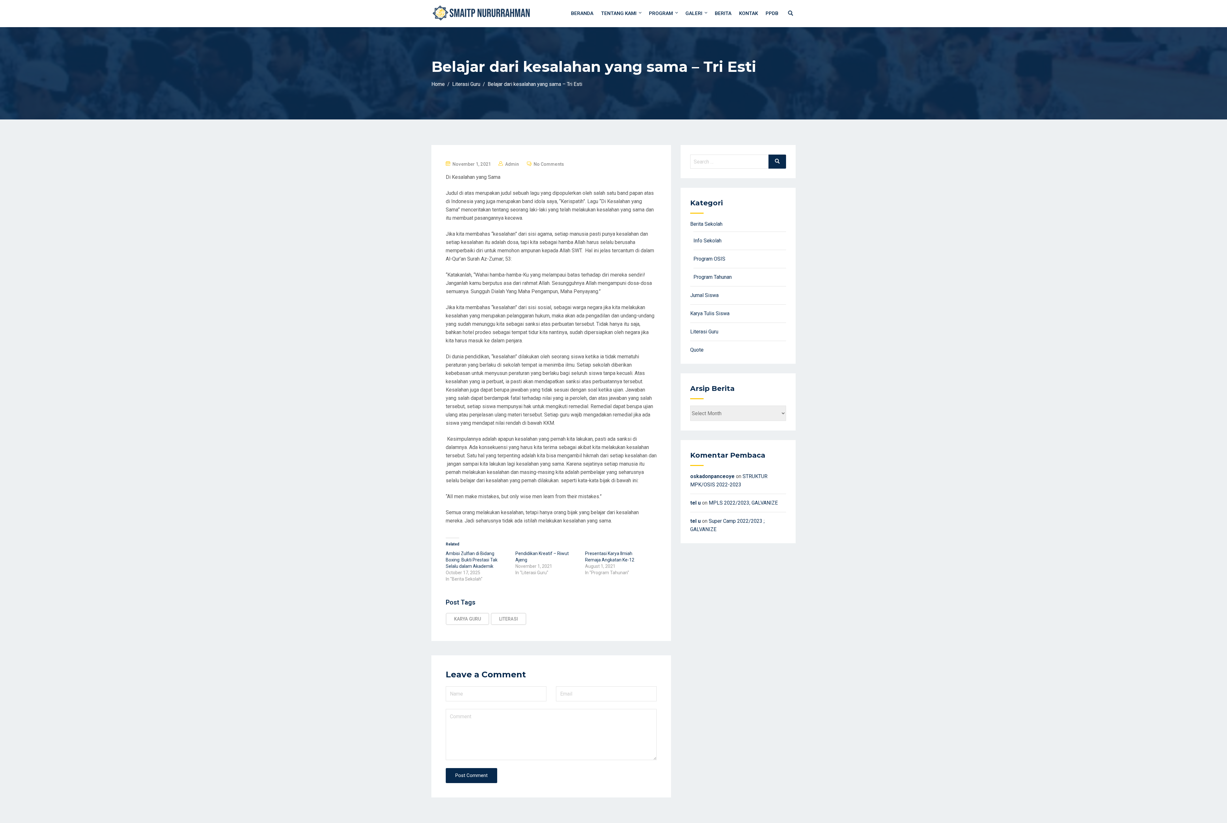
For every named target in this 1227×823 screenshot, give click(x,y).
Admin (512, 164)
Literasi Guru (704, 332)
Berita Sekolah (706, 224)
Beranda (582, 13)
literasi (508, 618)
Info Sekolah (707, 241)
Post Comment (471, 775)
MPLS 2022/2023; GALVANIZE (743, 503)
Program (661, 13)
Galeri (693, 13)
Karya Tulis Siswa (709, 313)
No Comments (549, 164)
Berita (723, 13)
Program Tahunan (712, 277)
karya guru (467, 618)
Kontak (748, 13)
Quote (697, 350)
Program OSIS (709, 259)
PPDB (772, 13)
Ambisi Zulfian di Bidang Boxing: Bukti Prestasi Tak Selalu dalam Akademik (472, 560)
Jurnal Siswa (704, 295)
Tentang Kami (619, 13)
